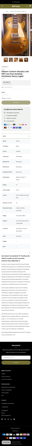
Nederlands (15, 431)
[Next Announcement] (29, 2)
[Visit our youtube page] (14, 419)
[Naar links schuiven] (3, 60)
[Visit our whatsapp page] (11, 419)
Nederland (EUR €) (15, 428)
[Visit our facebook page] (2, 419)
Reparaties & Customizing (8, 387)
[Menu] (2, 6)
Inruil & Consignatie (6, 390)
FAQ (2, 395)
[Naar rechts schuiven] (29, 60)
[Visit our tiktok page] (8, 419)
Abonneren (16, 362)
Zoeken (3, 374)
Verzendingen (5, 392)
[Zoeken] (27, 6)
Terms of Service (5, 376)
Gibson (3, 69)
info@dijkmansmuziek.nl (7, 403)
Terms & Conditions (6, 379)
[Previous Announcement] (3, 2)
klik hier (18, 2)
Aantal (3, 92)
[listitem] (16, 2)
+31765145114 (4, 407)
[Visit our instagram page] (5, 419)
